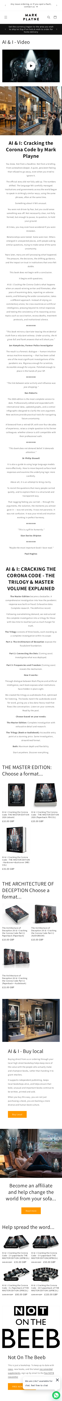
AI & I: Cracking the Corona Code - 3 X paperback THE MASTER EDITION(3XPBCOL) (44, 1255)
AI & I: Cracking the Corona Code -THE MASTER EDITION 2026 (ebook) (15, 815)
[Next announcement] (56, 5)
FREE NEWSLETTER (22, 1386)
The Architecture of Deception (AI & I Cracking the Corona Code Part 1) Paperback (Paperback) (14, 932)
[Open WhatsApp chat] (56, 1395)
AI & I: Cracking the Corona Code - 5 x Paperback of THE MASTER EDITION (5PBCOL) (15, 1288)
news (10, 1369)
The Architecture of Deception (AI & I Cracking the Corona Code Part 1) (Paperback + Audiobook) (14, 979)
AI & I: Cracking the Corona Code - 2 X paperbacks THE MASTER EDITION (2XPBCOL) (15, 1255)
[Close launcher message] (57, 1380)
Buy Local (17, 1114)
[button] (6, 17)
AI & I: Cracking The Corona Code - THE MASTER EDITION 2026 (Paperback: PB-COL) (45, 815)
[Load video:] (31, 66)
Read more (31, 1210)
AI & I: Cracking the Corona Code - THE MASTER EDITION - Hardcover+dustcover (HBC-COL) (16, 861)
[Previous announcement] (5, 5)
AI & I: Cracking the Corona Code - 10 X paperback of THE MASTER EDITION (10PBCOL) (45, 1288)
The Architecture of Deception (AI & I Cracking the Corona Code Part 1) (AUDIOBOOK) (43, 932)
